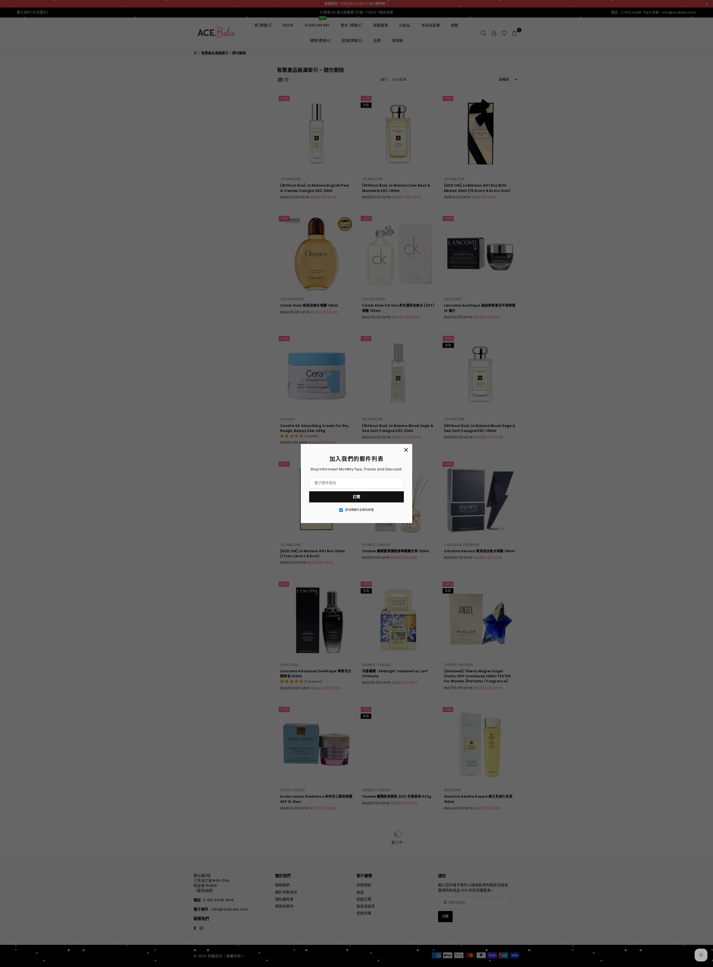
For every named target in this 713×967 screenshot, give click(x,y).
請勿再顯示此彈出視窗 (359, 510)
